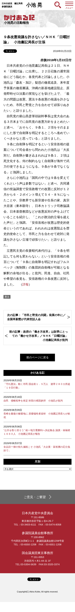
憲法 (7, 296)
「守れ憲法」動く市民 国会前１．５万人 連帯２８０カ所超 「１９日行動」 (36, 384)
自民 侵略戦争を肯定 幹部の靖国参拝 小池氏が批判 (33, 399)
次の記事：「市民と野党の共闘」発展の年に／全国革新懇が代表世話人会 (36, 317)
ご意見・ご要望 (35, 497)
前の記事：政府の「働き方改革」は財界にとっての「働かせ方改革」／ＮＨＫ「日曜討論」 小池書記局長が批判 (40, 335)
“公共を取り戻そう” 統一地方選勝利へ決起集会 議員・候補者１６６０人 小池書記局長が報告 (36, 430)
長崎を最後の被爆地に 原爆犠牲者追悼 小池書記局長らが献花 (36, 414)
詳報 (25, 284)
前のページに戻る (37, 357)
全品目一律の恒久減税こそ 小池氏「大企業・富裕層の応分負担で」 (36, 447)
